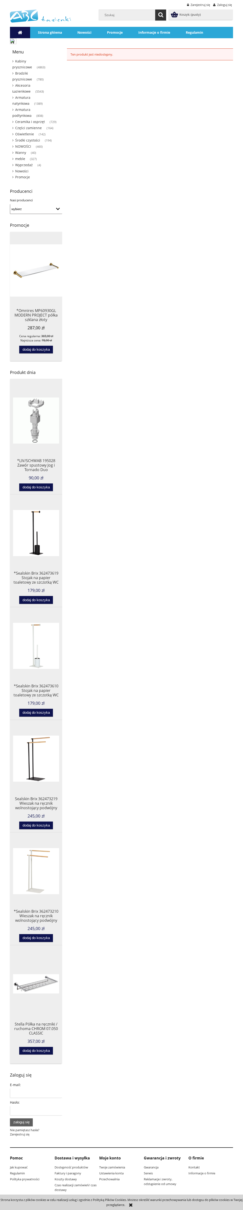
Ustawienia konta (111, 1173)
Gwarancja (151, 1167)
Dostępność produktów (71, 1167)
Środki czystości (27, 140)
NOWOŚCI (23, 146)
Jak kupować (19, 1167)
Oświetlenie (24, 134)
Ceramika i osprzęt (30, 121)
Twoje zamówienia (112, 1167)
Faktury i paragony (68, 1173)
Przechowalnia (109, 1179)
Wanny (20, 152)
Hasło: (15, 1102)
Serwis (148, 1173)
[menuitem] (50, 32)
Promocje (22, 177)
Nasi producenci (21, 200)
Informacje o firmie (201, 1173)
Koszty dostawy (66, 1179)
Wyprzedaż (24, 165)
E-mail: (15, 1084)
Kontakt (194, 1167)
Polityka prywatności (24, 1179)
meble (20, 158)
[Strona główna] (40, 15)
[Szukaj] (160, 14)
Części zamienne (28, 128)
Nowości (21, 171)
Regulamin (17, 1173)
